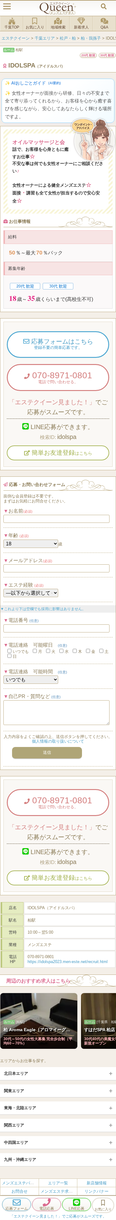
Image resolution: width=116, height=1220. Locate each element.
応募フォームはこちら (61, 344)
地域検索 (58, 27)
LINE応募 (76, 1208)
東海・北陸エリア (20, 1107)
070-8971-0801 (61, 377)
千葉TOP (11, 27)
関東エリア (14, 1090)
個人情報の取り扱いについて (58, 741)
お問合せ (19, 1191)
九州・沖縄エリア (20, 1159)
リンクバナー (96, 1191)
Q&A (104, 27)
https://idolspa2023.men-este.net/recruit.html (68, 961)
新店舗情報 (97, 1183)
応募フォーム (17, 1208)
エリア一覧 (58, 1183)
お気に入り (35, 27)
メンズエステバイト (20, 1183)
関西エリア (14, 1125)
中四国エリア (16, 1142)
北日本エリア (16, 1073)
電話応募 (46, 1208)
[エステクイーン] (58, 8)
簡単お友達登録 (61, 452)
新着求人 (81, 27)
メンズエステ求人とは (61, 1191)
